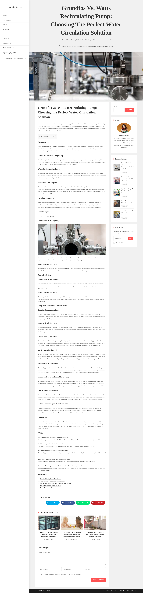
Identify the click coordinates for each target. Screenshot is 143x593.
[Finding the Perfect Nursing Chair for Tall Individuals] (117, 180)
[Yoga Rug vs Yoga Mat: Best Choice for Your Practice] (117, 192)
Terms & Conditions (132, 590)
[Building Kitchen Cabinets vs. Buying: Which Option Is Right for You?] (117, 167)
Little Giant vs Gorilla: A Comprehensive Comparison (127, 213)
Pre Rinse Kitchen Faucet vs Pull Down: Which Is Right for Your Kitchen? (95, 534)
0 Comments (97, 40)
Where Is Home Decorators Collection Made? (52, 481)
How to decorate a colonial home (49, 488)
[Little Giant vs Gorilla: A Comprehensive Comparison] (117, 214)
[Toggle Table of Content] (53, 136)
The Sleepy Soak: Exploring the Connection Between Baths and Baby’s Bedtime (72, 534)
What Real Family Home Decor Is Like (50, 479)
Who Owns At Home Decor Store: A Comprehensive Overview (56, 483)
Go (130, 238)
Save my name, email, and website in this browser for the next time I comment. (61, 574)
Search (115, 106)
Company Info (118, 590)
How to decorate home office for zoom (50, 485)
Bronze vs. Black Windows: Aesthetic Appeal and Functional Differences (49, 534)
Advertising (103, 590)
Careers (125, 590)
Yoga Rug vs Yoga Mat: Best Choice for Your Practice (127, 191)
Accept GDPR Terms (121, 243)
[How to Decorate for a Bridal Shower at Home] (117, 203)
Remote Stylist (15, 7)
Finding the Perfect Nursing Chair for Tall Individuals (127, 179)
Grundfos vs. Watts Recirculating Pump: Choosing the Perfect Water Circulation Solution (90, 46)
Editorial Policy (110, 590)
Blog (89, 40)
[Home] (59, 46)
